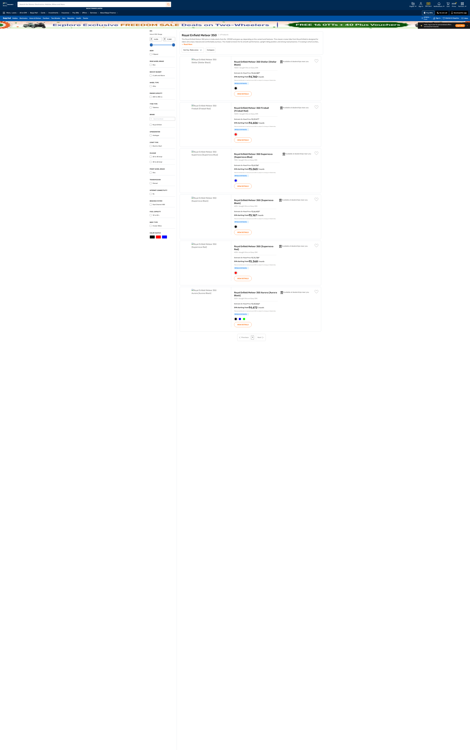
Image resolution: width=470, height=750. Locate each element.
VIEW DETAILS (243, 94)
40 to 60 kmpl (157, 162)
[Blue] (164, 237)
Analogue (156, 135)
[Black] (152, 237)
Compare (210, 50)
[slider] (151, 45)
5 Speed (155, 54)
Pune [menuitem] (425, 19)
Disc (154, 65)
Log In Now (460, 25)
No (153, 194)
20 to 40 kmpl (157, 157)
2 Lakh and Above (159, 75)
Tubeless (156, 107)
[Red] (158, 237)
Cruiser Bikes (157, 226)
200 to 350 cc (157, 97)
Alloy (154, 86)
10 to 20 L (156, 215)
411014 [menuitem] (426, 17)
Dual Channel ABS (159, 204)
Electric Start (157, 146)
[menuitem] (427, 18)
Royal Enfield (157, 125)
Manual (155, 183)
